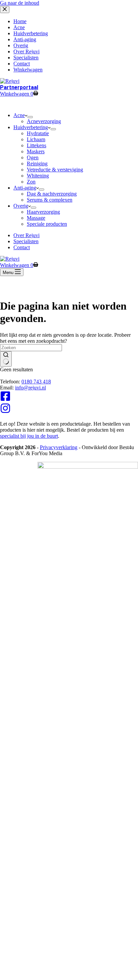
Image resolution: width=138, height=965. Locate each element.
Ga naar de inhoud (19, 3)
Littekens (36, 145)
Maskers (36, 151)
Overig (20, 206)
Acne (19, 115)
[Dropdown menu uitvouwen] (30, 117)
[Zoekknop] (6, 359)
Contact (21, 247)
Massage (36, 218)
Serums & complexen (49, 200)
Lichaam (36, 139)
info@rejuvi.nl (30, 387)
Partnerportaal (19, 87)
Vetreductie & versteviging (55, 169)
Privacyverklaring (58, 447)
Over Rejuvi (26, 235)
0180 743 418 (36, 381)
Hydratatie (38, 133)
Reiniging (37, 163)
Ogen (33, 157)
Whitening (38, 175)
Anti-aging (24, 188)
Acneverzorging (44, 121)
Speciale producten (47, 224)
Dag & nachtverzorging (52, 194)
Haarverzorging (43, 212)
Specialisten (26, 241)
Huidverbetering (30, 127)
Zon (31, 181)
